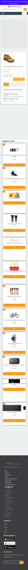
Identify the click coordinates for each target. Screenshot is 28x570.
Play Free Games (24, 16)
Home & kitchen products (9, 509)
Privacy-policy (8, 474)
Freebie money (7, 505)
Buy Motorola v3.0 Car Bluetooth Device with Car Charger (14, 365)
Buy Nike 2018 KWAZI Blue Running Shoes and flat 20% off (14, 178)
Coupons (7, 473)
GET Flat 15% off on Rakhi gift (14, 198)
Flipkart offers (8, 480)
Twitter (5, 525)
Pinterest (5, 533)
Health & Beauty (8, 507)
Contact (6, 476)
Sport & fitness (7, 515)
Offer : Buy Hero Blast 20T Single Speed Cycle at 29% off (14, 320)
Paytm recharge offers (9, 497)
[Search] (25, 9)
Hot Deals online (8, 517)
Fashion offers (7, 489)
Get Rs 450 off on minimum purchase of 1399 (14, 242)
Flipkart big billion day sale (11, 478)
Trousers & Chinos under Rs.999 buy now (14, 223)
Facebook (5, 523)
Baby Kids (6, 511)
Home (2, 16)
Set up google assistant (10, 484)
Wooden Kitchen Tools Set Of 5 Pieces (14, 296)
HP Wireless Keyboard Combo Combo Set (14, 411)
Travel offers (7, 495)
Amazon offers (8, 482)
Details (6, 84)
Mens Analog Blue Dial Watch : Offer (14, 343)
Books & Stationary (8, 513)
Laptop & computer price (9, 501)
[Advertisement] (14, 34)
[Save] (21, 562)
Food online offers (8, 493)
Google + (5, 531)
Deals (24, 13)
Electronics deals (8, 491)
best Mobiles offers (8, 503)
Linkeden (5, 529)
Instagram (6, 527)
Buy (14, 164)
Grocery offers (7, 499)
